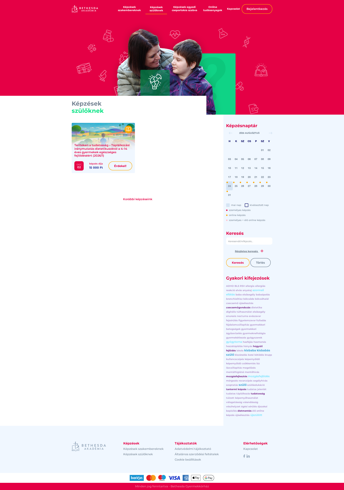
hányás (247, 346)
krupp (268, 354)
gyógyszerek (254, 337)
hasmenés (260, 341)
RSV (242, 285)
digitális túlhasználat (239, 311)
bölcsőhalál (262, 298)
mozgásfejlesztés (236, 376)
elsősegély (259, 311)
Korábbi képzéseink (137, 199)
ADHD (230, 285)
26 (242, 185)
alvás (239, 290)
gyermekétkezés (236, 337)
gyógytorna (234, 341)
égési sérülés (249, 406)
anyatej (247, 290)
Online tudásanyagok (212, 8)
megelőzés (249, 367)
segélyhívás (260, 380)
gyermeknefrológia (254, 333)
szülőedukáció (256, 384)
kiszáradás (241, 354)
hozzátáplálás (234, 346)
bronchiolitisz (234, 298)
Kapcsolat (233, 8)
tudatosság (258, 393)
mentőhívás (252, 372)
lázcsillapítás (234, 367)
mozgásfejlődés (259, 376)
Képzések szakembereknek (129, 8)
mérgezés (232, 380)
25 (236, 185)
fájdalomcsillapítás (237, 324)
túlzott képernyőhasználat (242, 397)
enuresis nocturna (237, 316)
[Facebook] (244, 456)
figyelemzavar (247, 320)
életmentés (245, 410)
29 (262, 185)
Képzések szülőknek (156, 9)
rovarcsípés (245, 380)
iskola (239, 350)
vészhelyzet (233, 406)
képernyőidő (252, 359)
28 (255, 185)
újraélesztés (242, 415)
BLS (237, 285)
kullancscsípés (235, 359)
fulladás (261, 320)
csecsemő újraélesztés (239, 303)
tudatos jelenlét (256, 389)
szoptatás (232, 384)
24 (229, 185)
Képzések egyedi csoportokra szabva (184, 8)
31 (229, 194)
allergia (249, 285)
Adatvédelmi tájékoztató (193, 449)
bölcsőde (248, 298)
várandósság (250, 402)
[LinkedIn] (248, 456)
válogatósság (234, 402)
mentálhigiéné (235, 372)
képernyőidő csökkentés (241, 363)
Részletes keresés (247, 251)
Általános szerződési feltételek (197, 454)
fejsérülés (232, 320)
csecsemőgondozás (238, 307)
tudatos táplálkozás (238, 393)
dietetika (256, 307)
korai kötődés (256, 354)
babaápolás (263, 294)
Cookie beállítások (188, 459)
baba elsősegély (245, 294)
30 (269, 185)
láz (258, 363)
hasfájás (248, 341)
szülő (243, 385)
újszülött (256, 415)
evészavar (255, 316)
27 (249, 185)
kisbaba (250, 350)
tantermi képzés (236, 389)
